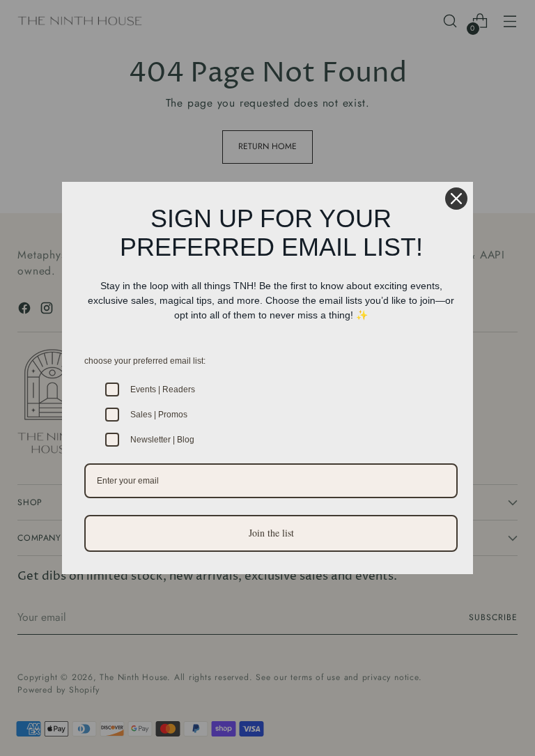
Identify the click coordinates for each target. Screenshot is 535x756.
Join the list (271, 532)
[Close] (456, 198)
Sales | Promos (158, 414)
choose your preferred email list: (145, 361)
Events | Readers (162, 389)
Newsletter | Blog (162, 440)
